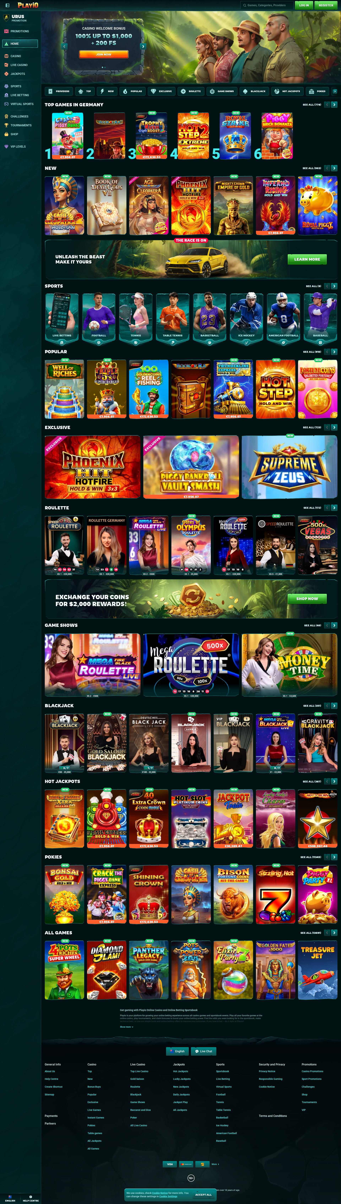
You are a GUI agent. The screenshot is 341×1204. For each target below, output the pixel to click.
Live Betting (223, 1078)
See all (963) (312, 168)
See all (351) (312, 705)
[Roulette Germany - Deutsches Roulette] (106, 546)
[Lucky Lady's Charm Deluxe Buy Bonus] (275, 819)
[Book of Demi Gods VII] (106, 206)
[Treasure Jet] (317, 971)
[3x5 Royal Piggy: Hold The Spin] (317, 206)
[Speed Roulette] (64, 546)
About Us (50, 1071)
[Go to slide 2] (105, 67)
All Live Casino (138, 1125)
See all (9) (313, 286)
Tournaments (309, 1102)
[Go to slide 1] (102, 67)
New (50, 168)
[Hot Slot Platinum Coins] (191, 819)
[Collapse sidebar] (7, 5)
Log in (304, 5)
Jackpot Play (180, 1102)
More (214, 1164)
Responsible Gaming (270, 1078)
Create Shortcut (54, 1086)
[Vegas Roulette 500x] (317, 546)
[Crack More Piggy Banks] (67, 136)
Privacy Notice (267, 1071)
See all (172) (312, 507)
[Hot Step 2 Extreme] (193, 136)
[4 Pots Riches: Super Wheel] (64, 971)
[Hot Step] (275, 390)
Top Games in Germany (74, 104)
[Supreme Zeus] (289, 468)
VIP (304, 1110)
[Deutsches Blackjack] (149, 744)
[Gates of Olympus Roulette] (191, 546)
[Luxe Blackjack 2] (191, 744)
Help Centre (51, 1078)
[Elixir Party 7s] (233, 971)
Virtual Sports (224, 1086)
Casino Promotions (312, 1071)
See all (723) (312, 427)
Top (90, 1071)
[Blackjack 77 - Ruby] (64, 744)
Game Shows (61, 625)
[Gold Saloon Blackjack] (106, 744)
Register (326, 5)
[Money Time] (289, 665)
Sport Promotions (311, 1078)
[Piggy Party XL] (317, 895)
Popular (56, 351)
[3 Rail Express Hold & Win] (106, 819)
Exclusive (57, 427)
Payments (51, 1116)
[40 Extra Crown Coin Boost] (149, 819)
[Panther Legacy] (149, 971)
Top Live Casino (139, 1071)
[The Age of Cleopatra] (149, 206)
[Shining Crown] (149, 895)
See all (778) (312, 104)
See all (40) (312, 625)
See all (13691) (311, 932)
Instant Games (96, 1117)
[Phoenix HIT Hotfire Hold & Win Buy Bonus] (191, 206)
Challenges (308, 1086)
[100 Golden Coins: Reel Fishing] (149, 390)
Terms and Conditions (273, 1116)
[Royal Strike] (235, 136)
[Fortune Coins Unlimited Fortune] (317, 390)
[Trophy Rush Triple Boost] (151, 136)
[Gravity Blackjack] (317, 744)
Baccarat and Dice (140, 1110)
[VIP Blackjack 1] (233, 744)
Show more (125, 1027)
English (180, 1051)
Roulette (57, 507)
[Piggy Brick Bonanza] (277, 136)
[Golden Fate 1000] (275, 971)
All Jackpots (94, 1140)
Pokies (53, 857)
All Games (58, 932)
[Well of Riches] (64, 390)
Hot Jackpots (62, 781)
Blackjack (59, 705)
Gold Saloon (137, 1078)
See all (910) (312, 351)
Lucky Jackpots (182, 1078)
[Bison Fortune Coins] (233, 895)
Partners (50, 1123)
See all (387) (312, 781)
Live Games (94, 1110)
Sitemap (49, 1094)
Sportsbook (222, 1071)
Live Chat (206, 1051)
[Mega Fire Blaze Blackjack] (275, 744)
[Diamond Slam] (106, 971)
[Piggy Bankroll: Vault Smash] (191, 468)
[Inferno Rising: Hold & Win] (275, 206)
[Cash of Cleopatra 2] (64, 206)
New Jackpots (181, 1086)
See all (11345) (311, 857)
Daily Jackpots (181, 1094)
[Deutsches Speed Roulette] (275, 546)
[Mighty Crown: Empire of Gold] (233, 206)
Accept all (203, 1194)
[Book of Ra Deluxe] (109, 136)
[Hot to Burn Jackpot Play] (317, 819)
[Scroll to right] (143, 46)
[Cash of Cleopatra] (191, 895)
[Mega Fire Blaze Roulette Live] (149, 546)
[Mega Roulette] (233, 546)
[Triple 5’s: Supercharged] (106, 390)
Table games (95, 1133)
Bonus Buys (94, 1086)
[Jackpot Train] (233, 819)
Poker (133, 1117)
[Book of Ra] (191, 390)
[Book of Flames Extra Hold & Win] (64, 819)
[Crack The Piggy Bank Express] (106, 895)
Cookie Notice (267, 1086)
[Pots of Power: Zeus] (191, 971)
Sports (54, 286)
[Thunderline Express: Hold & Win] (233, 390)
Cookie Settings (168, 1196)
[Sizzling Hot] (275, 895)
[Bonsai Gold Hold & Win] (64, 895)
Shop (304, 1094)
